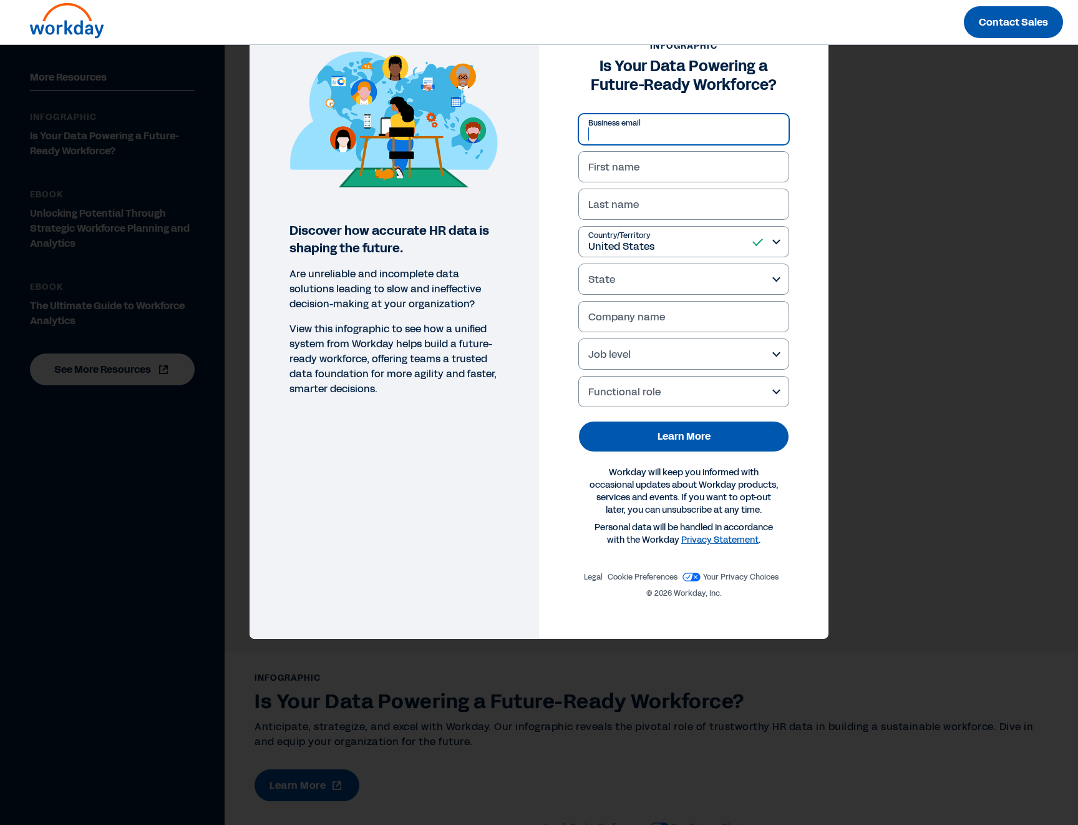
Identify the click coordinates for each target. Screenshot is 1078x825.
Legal (593, 577)
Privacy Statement (720, 540)
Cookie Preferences (642, 577)
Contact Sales (1013, 22)
